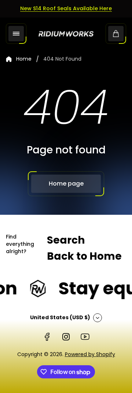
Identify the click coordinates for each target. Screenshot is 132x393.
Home (24, 59)
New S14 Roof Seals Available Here (66, 8)
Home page (66, 183)
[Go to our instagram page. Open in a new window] (66, 336)
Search (66, 240)
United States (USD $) (60, 317)
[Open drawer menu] (16, 33)
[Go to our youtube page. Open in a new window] (85, 336)
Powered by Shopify (90, 354)
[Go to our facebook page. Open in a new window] (47, 336)
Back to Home (84, 256)
